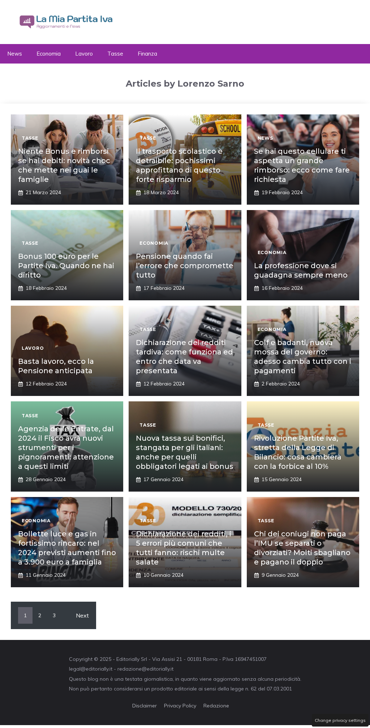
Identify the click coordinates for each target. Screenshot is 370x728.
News (14, 53)
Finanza (147, 53)
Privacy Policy (180, 705)
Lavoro (84, 53)
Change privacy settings (340, 720)
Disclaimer (144, 705)
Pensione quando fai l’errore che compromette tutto (184, 265)
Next (82, 615)
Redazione (216, 705)
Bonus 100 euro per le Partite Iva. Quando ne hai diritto (66, 265)
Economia (48, 53)
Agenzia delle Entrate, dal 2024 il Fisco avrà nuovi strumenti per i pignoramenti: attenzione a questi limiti (66, 447)
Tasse (115, 53)
